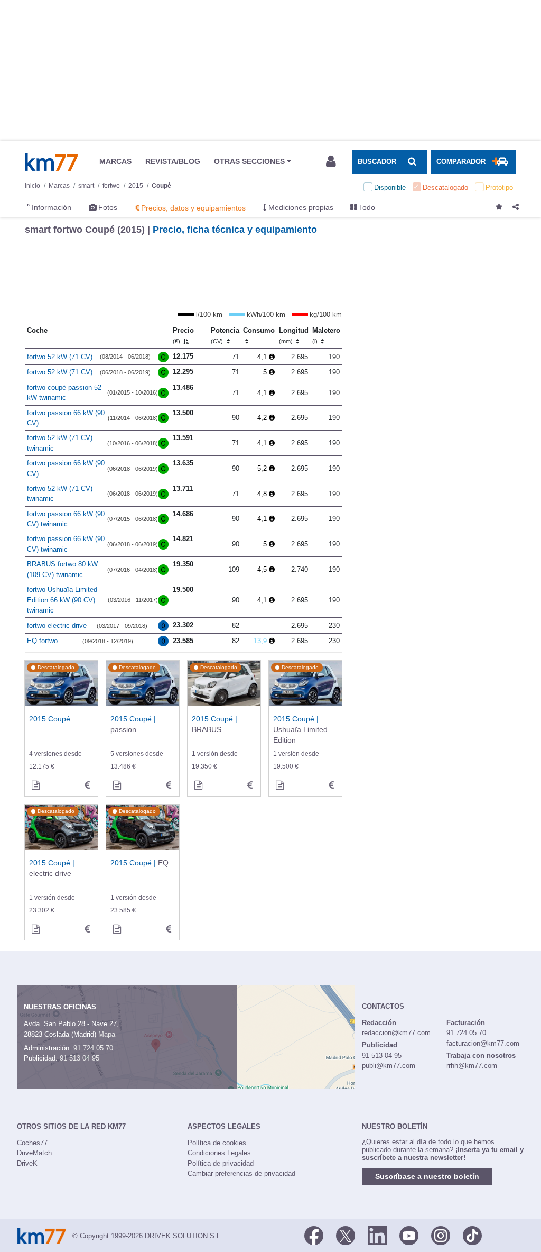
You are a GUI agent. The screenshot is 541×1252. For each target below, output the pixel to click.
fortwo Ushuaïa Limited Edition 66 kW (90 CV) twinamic (62, 600)
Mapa (106, 1034)
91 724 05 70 (93, 1048)
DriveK (27, 1163)
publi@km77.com (388, 1066)
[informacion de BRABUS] (198, 785)
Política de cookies (217, 1143)
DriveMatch (34, 1153)
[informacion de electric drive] (35, 929)
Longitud (294, 335)
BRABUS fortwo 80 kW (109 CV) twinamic (62, 569)
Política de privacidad (221, 1163)
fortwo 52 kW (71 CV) (59, 357)
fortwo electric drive (57, 625)
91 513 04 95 (79, 1058)
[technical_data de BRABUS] (250, 785)
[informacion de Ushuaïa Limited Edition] (279, 785)
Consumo (259, 330)
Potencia (225, 335)
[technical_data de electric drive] (87, 929)
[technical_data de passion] (168, 785)
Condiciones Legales (219, 1153)
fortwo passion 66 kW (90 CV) (66, 418)
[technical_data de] (87, 785)
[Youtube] (408, 1235)
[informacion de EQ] (116, 929)
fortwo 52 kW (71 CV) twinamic (59, 443)
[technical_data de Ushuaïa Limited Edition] (331, 785)
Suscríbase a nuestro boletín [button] (427, 1176)
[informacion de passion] (116, 785)
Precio (183, 335)
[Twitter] (345, 1235)
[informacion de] (35, 785)
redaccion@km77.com (396, 1033)
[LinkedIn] (377, 1235)
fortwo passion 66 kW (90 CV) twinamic (66, 519)
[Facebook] (313, 1235)
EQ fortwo (42, 641)
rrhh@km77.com (471, 1066)
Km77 (51, 161)
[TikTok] (472, 1235)
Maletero (326, 335)
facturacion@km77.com (482, 1043)
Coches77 (32, 1143)
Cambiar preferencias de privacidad (241, 1173)
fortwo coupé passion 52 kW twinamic (64, 392)
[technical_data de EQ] (168, 929)
